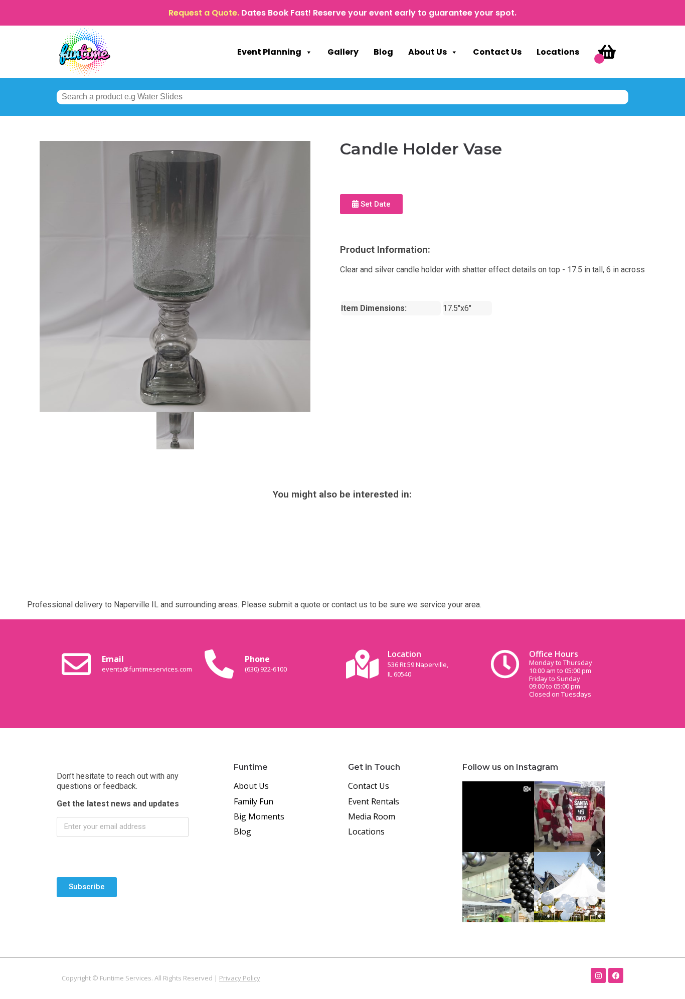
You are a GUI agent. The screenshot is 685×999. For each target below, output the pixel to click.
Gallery (343, 52)
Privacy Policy (239, 977)
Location (418, 663)
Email (147, 663)
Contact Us (497, 52)
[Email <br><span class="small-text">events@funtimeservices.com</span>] (76, 664)
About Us (427, 52)
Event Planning (269, 52)
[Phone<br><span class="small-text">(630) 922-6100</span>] (219, 664)
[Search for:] (342, 96)
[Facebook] (615, 975)
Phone (266, 663)
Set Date (375, 204)
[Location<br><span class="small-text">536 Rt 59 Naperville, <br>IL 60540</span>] (362, 664)
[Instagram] (598, 975)
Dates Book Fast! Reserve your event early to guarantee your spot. (379, 13)
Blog (383, 52)
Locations (558, 52)
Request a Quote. (203, 13)
